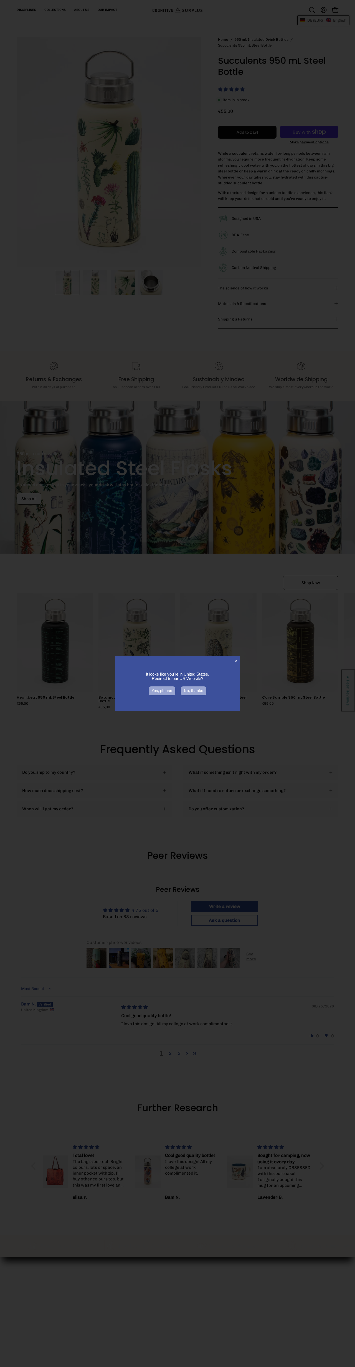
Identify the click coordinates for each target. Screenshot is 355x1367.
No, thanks (193, 690)
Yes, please (162, 690)
